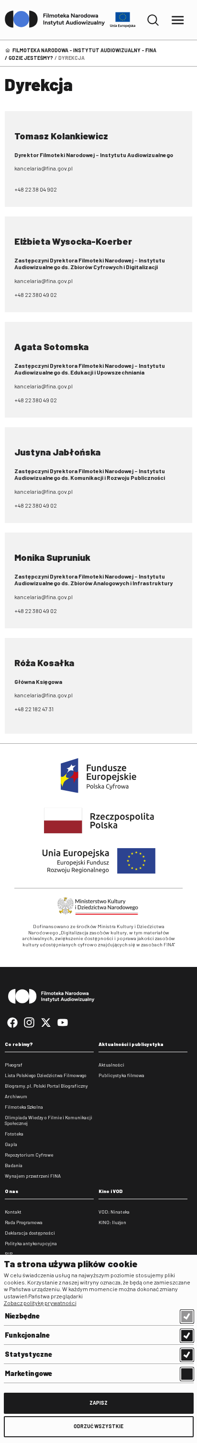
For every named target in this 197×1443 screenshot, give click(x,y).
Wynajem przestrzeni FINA (33, 1176)
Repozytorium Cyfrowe (29, 1155)
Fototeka (14, 1133)
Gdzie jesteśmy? (31, 58)
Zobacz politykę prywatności (40, 1302)
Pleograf (13, 1065)
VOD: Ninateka (114, 1212)
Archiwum (16, 1096)
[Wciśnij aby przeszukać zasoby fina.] (153, 20)
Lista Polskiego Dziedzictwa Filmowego (46, 1075)
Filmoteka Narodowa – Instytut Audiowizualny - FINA (84, 50)
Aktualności (111, 1065)
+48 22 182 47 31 (34, 708)
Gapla (11, 1144)
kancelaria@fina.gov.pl (43, 168)
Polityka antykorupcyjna (31, 1243)
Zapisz (98, 1402)
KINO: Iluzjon (112, 1222)
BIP (8, 1254)
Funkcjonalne (27, 1334)
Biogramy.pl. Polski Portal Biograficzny (46, 1086)
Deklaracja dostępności (30, 1233)
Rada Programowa (24, 1222)
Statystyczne (28, 1354)
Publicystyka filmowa (121, 1075)
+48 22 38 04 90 (34, 189)
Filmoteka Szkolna (24, 1107)
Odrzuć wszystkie (98, 1426)
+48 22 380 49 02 (35, 294)
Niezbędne (22, 1315)
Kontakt (13, 1212)
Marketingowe (28, 1373)
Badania (13, 1165)
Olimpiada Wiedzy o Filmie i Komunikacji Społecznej (48, 1120)
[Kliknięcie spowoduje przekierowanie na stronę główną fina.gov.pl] (55, 19)
